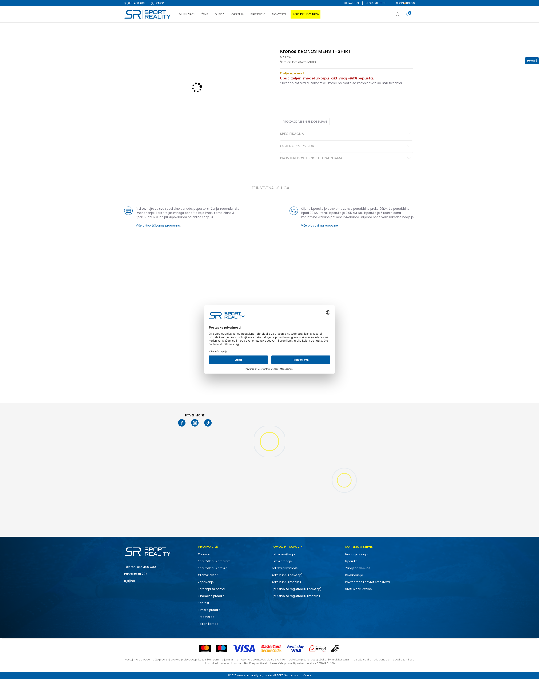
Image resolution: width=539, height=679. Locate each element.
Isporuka (351, 561)
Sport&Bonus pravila (212, 568)
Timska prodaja (209, 610)
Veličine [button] (301, 96)
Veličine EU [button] (286, 96)
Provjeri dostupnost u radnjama (311, 158)
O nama (204, 554)
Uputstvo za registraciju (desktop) (297, 589)
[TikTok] (208, 423)
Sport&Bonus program (214, 561)
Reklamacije (354, 575)
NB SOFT (278, 675)
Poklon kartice (208, 624)
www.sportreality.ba (250, 675)
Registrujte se (376, 3)
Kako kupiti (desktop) (287, 575)
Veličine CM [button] (316, 96)
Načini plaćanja (356, 554)
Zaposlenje (206, 582)
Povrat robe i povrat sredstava (367, 582)
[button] (402, 16)
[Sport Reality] (147, 14)
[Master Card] (205, 648)
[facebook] (181, 423)
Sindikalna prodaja (211, 596)
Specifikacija (292, 134)
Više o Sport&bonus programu (158, 225)
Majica (285, 57)
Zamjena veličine (357, 568)
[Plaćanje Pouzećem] (335, 648)
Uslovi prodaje (282, 561)
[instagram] (195, 423)
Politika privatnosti (285, 568)
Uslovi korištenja (283, 554)
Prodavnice (206, 617)
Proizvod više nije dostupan (305, 121)
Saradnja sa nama (211, 589)
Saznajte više (313, 31)
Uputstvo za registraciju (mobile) (296, 596)
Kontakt (203, 603)
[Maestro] (221, 648)
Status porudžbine (358, 589)
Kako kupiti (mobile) (286, 582)
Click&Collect (208, 575)
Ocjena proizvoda (297, 146)
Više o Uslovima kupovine (319, 225)
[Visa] (244, 648)
